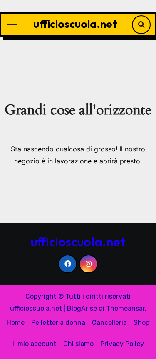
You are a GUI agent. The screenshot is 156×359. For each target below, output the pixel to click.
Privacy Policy (122, 344)
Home (16, 323)
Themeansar (125, 308)
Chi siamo (78, 344)
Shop (141, 323)
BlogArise (82, 308)
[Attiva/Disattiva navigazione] (12, 25)
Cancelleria (109, 323)
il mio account (34, 344)
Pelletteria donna (58, 323)
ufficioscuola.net (75, 24)
